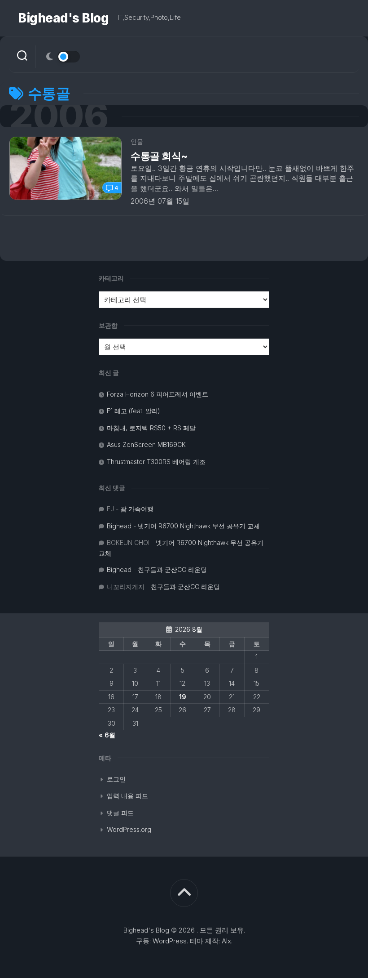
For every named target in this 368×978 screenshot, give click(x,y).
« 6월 (107, 735)
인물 (137, 141)
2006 (58, 116)
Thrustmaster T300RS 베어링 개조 (156, 461)
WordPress (170, 941)
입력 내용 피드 (127, 795)
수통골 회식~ (159, 156)
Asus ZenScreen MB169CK (146, 444)
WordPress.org (129, 829)
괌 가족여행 (136, 509)
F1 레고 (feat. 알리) (133, 411)
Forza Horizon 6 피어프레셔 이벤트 (157, 394)
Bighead (119, 526)
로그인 (116, 779)
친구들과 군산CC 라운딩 (172, 569)
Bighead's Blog (63, 18)
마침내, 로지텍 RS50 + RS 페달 (151, 428)
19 (182, 697)
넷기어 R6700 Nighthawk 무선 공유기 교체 (199, 526)
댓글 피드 (120, 813)
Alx (226, 941)
